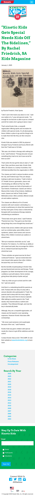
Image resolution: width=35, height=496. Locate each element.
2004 (9, 419)
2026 (9, 373)
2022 (9, 379)
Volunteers (8, 456)
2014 (9, 397)
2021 (9, 381)
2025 (9, 376)
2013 (9, 400)
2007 (9, 411)
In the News (12, 359)
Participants (9, 452)
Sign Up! (6, 464)
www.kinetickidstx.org (19, 340)
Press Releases (13, 361)
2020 (9, 384)
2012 (9, 403)
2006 (9, 413)
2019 (9, 387)
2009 (9, 408)
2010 (9, 405)
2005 (9, 416)
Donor (7, 449)
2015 (9, 395)
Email (3, 439)
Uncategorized (13, 364)
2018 (9, 389)
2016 (9, 392)
